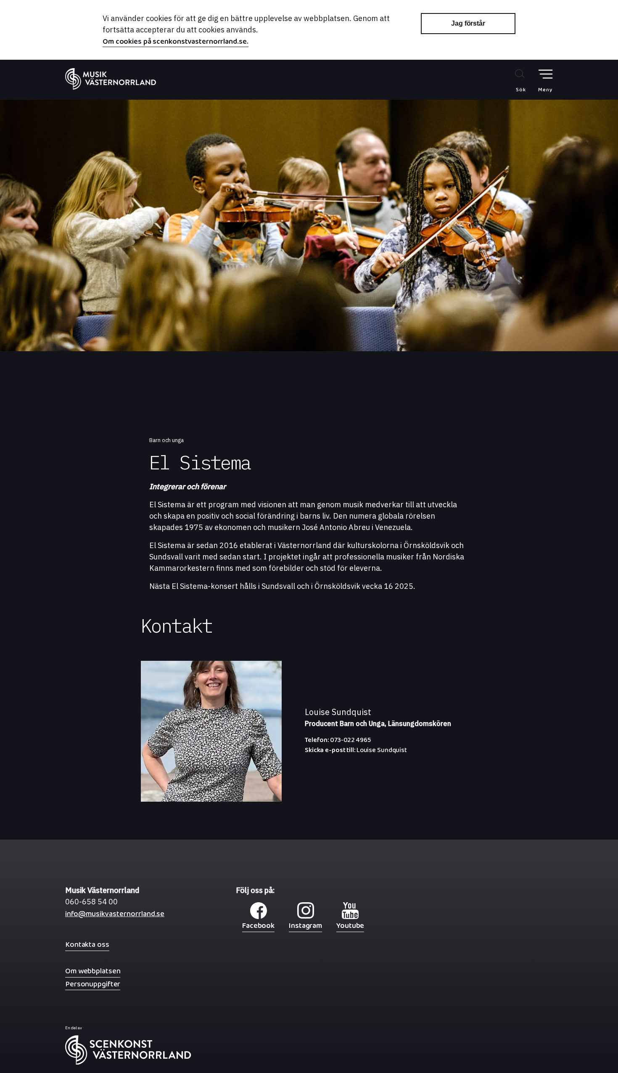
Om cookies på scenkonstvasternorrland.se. (175, 42)
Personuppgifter (92, 984)
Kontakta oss (87, 944)
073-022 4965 (338, 742)
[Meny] (545, 74)
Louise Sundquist (356, 752)
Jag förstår (468, 23)
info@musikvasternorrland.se (114, 916)
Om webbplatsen (92, 971)
